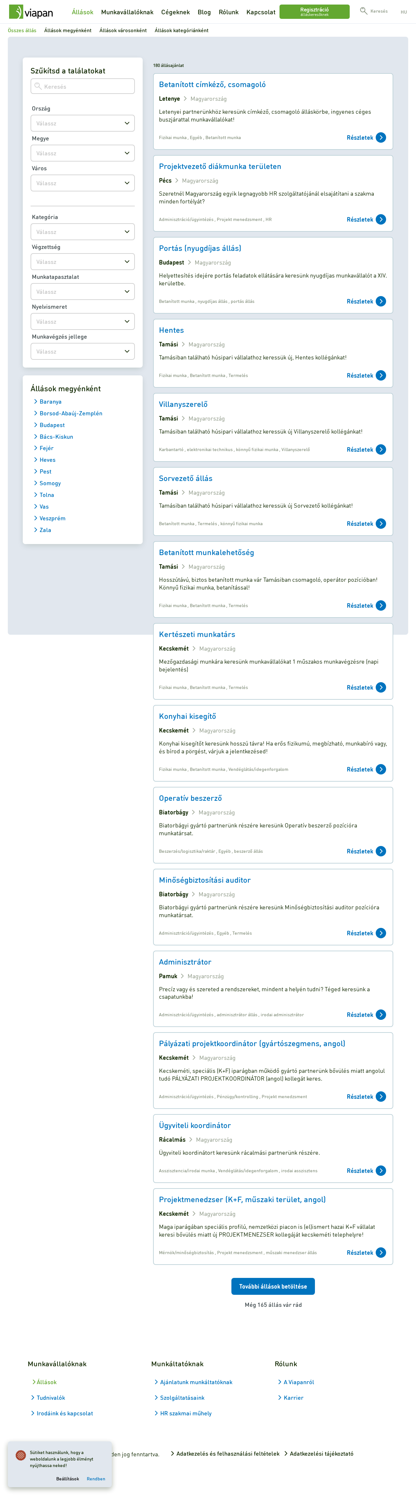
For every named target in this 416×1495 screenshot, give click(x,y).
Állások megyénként (68, 30)
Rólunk (229, 11)
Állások (82, 11)
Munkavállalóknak (127, 11)
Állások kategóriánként (182, 30)
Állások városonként (123, 30)
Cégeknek (175, 11)
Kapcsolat (261, 11)
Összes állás (22, 30)
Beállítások (67, 1478)
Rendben (96, 1478)
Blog (204, 11)
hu (404, 12)
